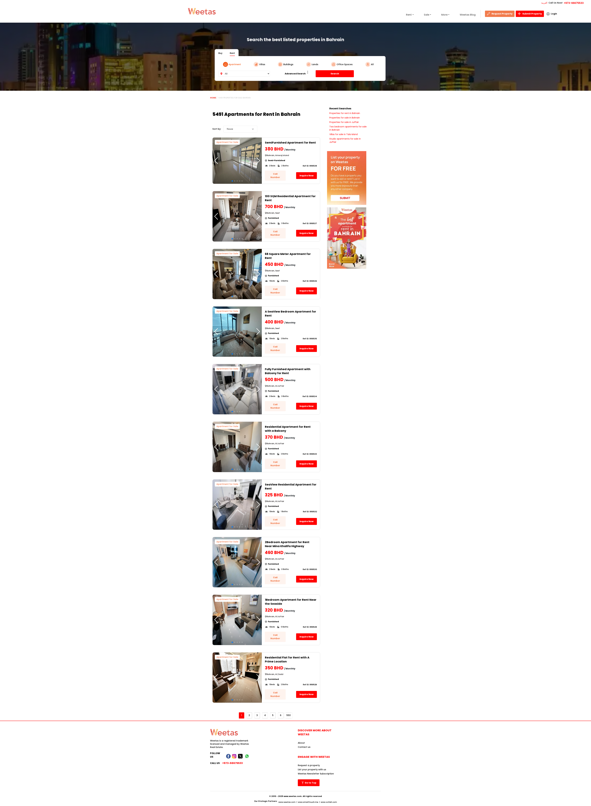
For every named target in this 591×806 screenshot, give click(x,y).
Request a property (309, 765)
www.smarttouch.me (308, 802)
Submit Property (532, 13)
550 (288, 715)
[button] (258, 160)
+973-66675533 (574, 3)
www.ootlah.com (329, 802)
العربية (544, 2)
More (444, 14)
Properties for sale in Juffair (344, 122)
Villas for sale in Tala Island (343, 134)
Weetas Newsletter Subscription (316, 773)
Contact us (304, 747)
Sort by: (216, 128)
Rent (409, 14)
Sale (426, 14)
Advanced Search (295, 73)
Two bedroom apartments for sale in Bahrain (348, 128)
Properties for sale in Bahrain (344, 117)
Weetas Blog (468, 14)
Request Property (502, 13)
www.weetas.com (287, 802)
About (301, 742)
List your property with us (312, 769)
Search (335, 73)
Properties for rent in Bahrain (344, 113)
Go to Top (310, 782)
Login (554, 13)
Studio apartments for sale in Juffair (345, 140)
